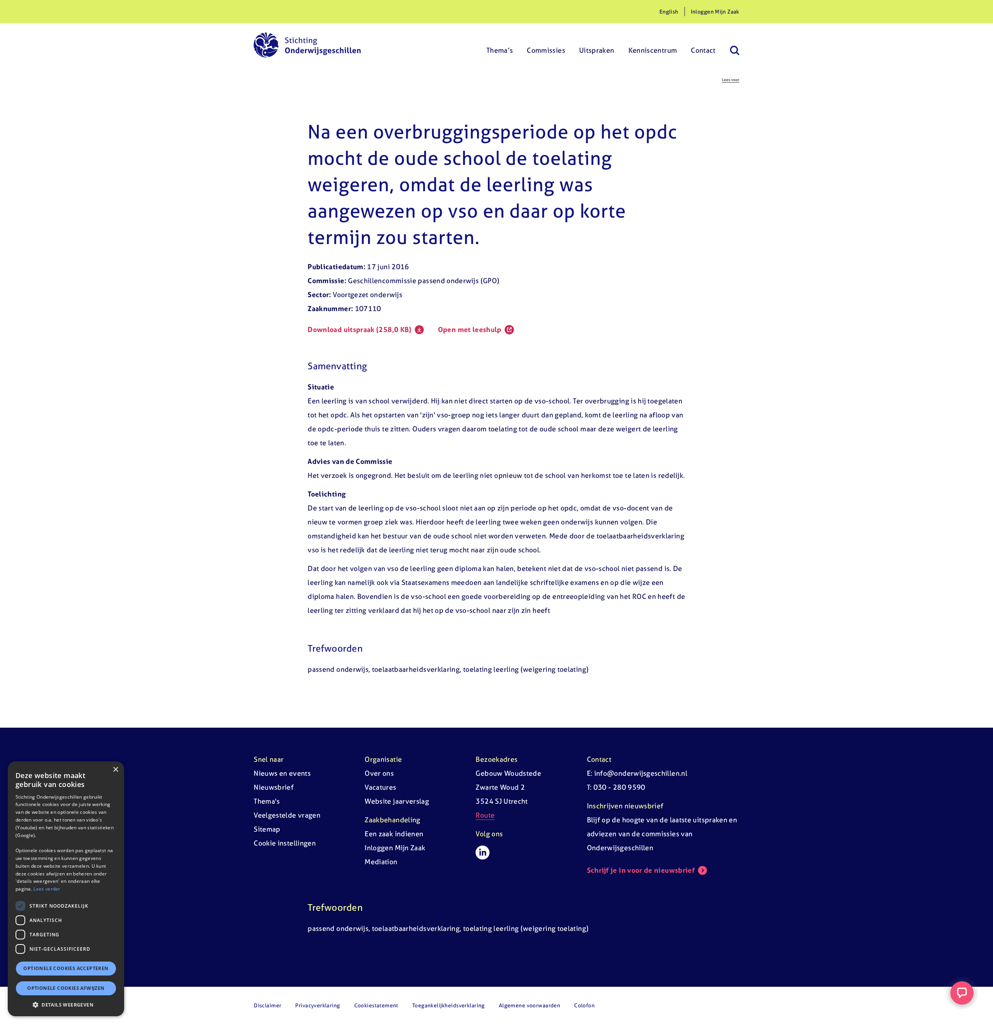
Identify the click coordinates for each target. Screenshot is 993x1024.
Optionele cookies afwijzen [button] (65, 988)
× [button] (115, 770)
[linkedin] (483, 853)
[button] (66, 1004)
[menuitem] (499, 45)
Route (485, 815)
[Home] (307, 45)
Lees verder (46, 889)
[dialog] (66, 888)
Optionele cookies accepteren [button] (65, 968)
